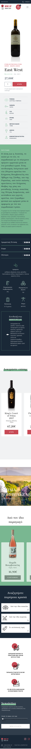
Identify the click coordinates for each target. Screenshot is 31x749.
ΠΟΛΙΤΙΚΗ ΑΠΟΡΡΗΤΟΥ (21, 745)
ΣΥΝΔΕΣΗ (27, 1)
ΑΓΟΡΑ (19, 84)
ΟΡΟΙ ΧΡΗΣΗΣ (7, 747)
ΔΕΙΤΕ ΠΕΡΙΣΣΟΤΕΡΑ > (8, 499)
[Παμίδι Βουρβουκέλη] (13, 551)
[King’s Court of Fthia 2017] (11, 402)
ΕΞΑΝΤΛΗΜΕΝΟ (12, 577)
